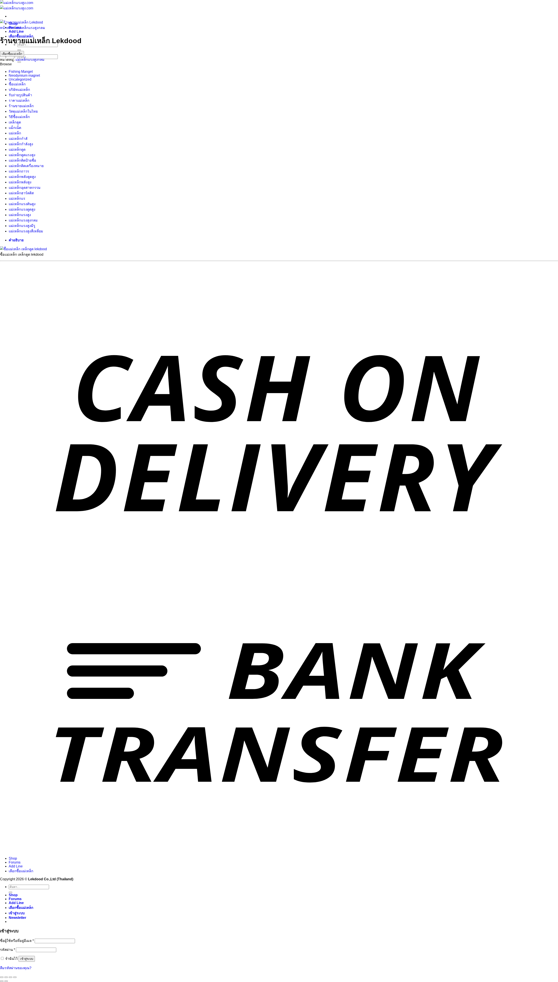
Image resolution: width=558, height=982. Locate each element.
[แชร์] (10, 977)
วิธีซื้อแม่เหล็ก (19, 117)
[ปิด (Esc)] (15, 977)
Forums (14, 862)
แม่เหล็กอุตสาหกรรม (25, 187)
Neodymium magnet (24, 75)
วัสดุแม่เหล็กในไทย (23, 111)
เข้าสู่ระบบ (26, 958)
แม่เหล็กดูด (17, 149)
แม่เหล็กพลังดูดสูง (22, 177)
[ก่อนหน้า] (1, 981)
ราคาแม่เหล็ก (19, 100)
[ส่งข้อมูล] (19, 50)
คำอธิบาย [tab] (16, 240)
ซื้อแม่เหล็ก (17, 84)
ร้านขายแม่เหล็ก (21, 106)
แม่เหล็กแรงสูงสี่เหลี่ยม (26, 231)
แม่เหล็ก (15, 133)
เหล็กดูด (15, 122)
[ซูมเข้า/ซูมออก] (1, 977)
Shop (13, 858)
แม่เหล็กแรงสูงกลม (30, 28)
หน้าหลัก (7, 28)
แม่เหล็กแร (17, 198)
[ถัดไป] (6, 981)
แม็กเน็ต (15, 128)
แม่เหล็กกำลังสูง (21, 144)
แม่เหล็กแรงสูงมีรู (22, 226)
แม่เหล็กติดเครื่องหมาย (26, 166)
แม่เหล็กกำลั (18, 138)
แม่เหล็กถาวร (19, 171)
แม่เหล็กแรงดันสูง (22, 204)
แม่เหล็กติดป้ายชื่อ (22, 160)
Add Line (16, 31)
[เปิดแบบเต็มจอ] (6, 977)
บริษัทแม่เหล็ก (19, 89)
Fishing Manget (21, 71)
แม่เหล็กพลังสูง (20, 182)
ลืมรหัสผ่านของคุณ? (15, 968)
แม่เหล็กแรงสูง (20, 215)
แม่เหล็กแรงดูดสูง (22, 209)
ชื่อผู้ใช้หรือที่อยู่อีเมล (17, 941)
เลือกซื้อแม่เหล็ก (12, 54)
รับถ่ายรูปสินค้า (20, 95)
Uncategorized (20, 79)
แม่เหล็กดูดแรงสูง (22, 155)
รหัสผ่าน (7, 950)
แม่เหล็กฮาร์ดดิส (21, 193)
